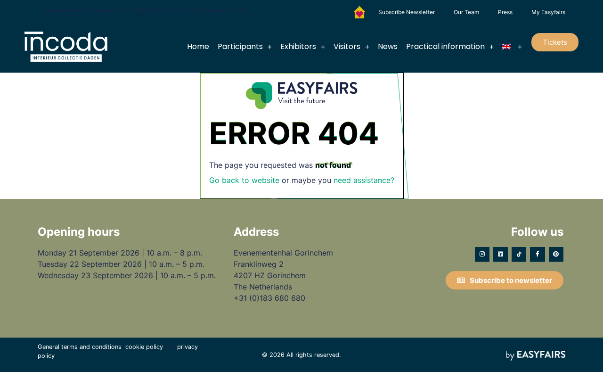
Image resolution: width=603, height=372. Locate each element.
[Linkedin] (500, 254)
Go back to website (244, 180)
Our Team (466, 12)
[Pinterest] (556, 254)
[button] (555, 42)
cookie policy (144, 346)
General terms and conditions (80, 346)
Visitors (347, 46)
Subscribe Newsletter (406, 12)
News (388, 46)
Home (198, 46)
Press (505, 12)
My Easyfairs (548, 12)
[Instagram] (482, 254)
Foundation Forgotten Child (359, 12)
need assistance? (364, 180)
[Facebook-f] (537, 254)
